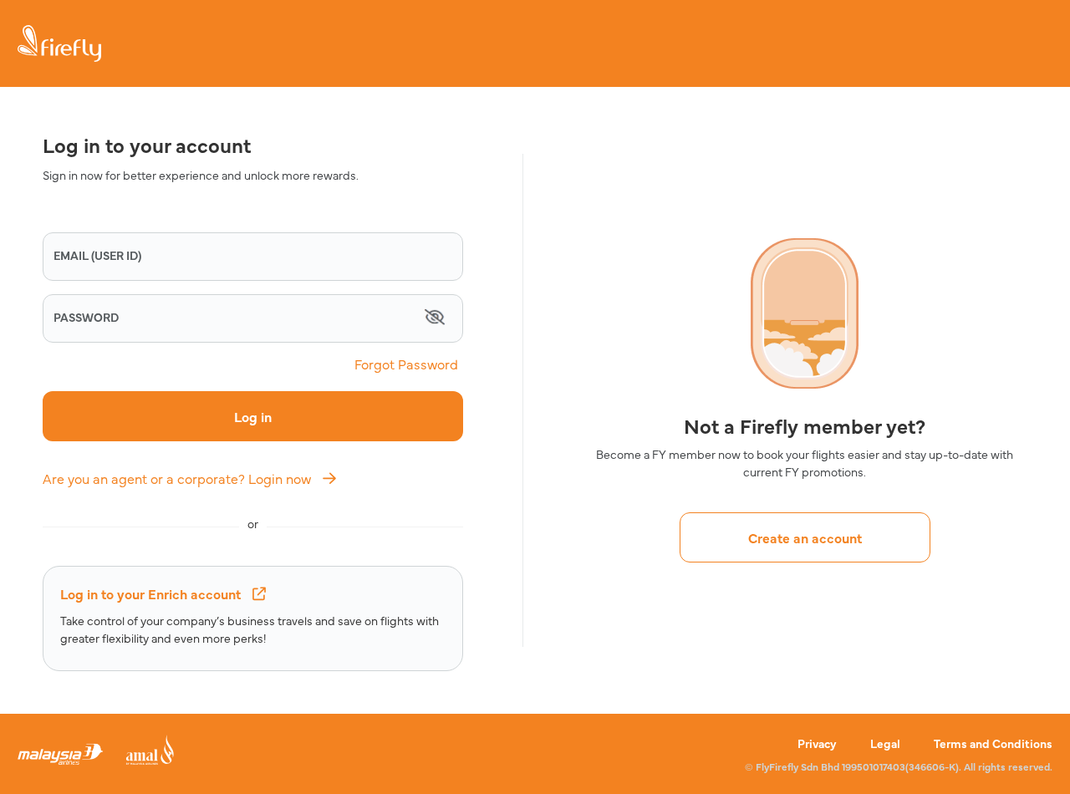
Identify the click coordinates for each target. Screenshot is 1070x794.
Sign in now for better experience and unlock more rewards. (201, 174)
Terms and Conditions (993, 743)
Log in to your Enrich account (150, 593)
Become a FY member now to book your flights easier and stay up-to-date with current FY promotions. (804, 462)
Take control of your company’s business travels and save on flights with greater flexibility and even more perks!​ (249, 629)
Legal (885, 743)
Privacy (817, 743)
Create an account (805, 537)
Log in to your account (147, 144)
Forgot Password (406, 363)
